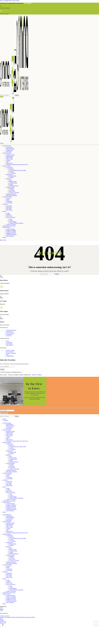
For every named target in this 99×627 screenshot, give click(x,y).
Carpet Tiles (9, 206)
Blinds (7, 200)
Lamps (8, 213)
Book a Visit (3, 240)
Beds (10, 180)
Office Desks (9, 157)
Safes (7, 161)
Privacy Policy (9, 351)
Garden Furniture (10, 187)
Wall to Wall (9, 210)
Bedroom (8, 178)
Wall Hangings (13, 221)
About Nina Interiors (11, 330)
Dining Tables (12, 176)
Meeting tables (9, 156)
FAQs (7, 341)
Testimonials (9, 334)
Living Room (9, 150)
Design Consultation (11, 230)
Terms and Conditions (13, 374)
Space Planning (10, 236)
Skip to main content (14, 0)
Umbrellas (11, 190)
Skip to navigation (4, 0)
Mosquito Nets (12, 181)
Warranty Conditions (37, 374)
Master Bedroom (10, 149)
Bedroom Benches (13, 185)
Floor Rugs (9, 207)
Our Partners (9, 343)
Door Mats (8, 208)
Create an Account (4, 616)
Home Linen (9, 216)
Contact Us (9, 335)
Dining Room (9, 147)
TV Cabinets (12, 173)
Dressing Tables (13, 183)
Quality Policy (9, 331)
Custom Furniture (10, 229)
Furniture (11, 188)
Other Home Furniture (11, 195)
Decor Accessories (10, 217)
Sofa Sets (11, 169)
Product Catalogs (10, 350)
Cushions (11, 171)
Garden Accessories (14, 192)
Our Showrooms (10, 333)
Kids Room (9, 151)
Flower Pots (12, 191)
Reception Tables (10, 154)
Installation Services (11, 233)
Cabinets (8, 160)
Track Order (9, 342)
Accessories (9, 201)
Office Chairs (9, 159)
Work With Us (9, 345)
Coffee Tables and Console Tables (17, 170)
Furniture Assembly (11, 232)
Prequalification (10, 356)
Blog (7, 354)
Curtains (8, 198)
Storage (11, 184)
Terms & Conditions (11, 353)
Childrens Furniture (11, 194)
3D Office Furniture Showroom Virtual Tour (17, 164)
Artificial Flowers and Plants (16, 223)
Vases (10, 219)
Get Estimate (9, 202)
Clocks (11, 220)
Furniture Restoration (11, 234)
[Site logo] (8, 93)
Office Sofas (9, 163)
